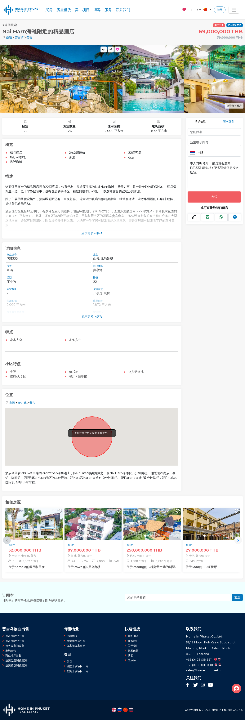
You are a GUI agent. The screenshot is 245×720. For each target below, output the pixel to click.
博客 (97, 9)
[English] (114, 710)
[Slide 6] (41, 535)
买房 (49, 9)
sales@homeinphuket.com (205, 670)
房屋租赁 (63, 9)
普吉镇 (19, 37)
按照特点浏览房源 (16, 665)
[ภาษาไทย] (131, 710)
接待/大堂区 (18, 376)
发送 (214, 197)
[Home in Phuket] (21, 9)
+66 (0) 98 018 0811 (199, 665)
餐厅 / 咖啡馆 (78, 376)
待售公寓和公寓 (14, 645)
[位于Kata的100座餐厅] (211, 534)
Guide (132, 660)
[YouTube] (210, 685)
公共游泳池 (136, 372)
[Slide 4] (35, 535)
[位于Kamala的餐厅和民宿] (34, 534)
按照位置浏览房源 (16, 660)
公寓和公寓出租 (76, 645)
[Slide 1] (27, 535)
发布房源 (133, 636)
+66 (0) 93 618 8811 (199, 659)
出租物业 (72, 636)
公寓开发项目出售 (77, 671)
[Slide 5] (38, 535)
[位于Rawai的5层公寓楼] (93, 534)
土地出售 (10, 650)
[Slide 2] (30, 535)
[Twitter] (196, 685)
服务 (108, 9)
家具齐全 (16, 340)
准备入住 (75, 340)
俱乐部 (73, 372)
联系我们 (123, 9)
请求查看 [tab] (228, 121)
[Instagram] (203, 685)
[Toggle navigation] (234, 10)
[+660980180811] (194, 217)
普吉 (29, 37)
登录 (219, 9)
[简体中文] (125, 710)
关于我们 (133, 645)
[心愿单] (184, 9)
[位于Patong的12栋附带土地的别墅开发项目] (152, 534)
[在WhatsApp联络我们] (221, 217)
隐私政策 (133, 650)
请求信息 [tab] (200, 121)
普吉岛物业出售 (14, 636)
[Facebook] (188, 685)
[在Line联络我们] (207, 217)
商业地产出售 (13, 655)
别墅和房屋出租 (76, 641)
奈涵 (9, 37)
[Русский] (119, 710)
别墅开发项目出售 (77, 666)
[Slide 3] (33, 535)
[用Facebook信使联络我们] (234, 217)
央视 (13, 372)
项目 (86, 9)
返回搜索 (11, 25)
